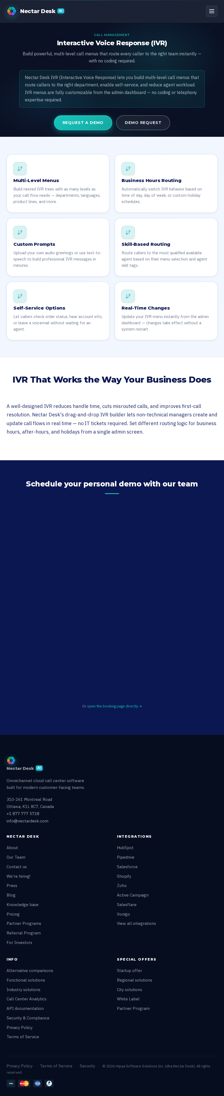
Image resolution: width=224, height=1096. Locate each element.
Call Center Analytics (26, 998)
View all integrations (136, 923)
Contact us (17, 866)
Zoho (122, 885)
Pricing (13, 914)
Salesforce (127, 866)
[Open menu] (211, 11)
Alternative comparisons (30, 970)
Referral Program (24, 932)
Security (87, 1065)
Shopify (124, 876)
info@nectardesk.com (27, 820)
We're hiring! (18, 876)
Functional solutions (26, 980)
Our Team (16, 857)
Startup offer (129, 970)
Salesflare (127, 904)
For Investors (19, 942)
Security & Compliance (28, 1018)
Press (12, 885)
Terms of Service (23, 1036)
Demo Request (143, 122)
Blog (11, 895)
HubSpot (125, 847)
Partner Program (133, 1008)
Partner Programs (24, 923)
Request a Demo (83, 122)
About (12, 847)
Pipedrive (125, 857)
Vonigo (123, 914)
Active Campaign (133, 895)
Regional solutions (134, 980)
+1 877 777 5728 (23, 813)
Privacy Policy (20, 1027)
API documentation (25, 1008)
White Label (128, 998)
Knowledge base (23, 904)
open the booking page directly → (114, 706)
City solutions (129, 989)
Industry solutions (23, 989)
